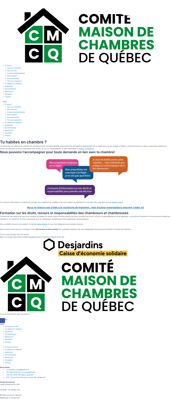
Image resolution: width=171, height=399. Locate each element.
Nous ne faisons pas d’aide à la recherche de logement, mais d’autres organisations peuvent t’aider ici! (85, 207)
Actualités (8, 94)
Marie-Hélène (42, 224)
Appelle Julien (117, 202)
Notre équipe (12, 76)
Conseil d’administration (16, 73)
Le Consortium (14, 398)
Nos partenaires (13, 78)
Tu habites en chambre (13, 84)
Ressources (9, 91)
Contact (8, 97)
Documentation (10, 89)
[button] (85, 101)
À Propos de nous (11, 326)
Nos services (12, 71)
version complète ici (86, 149)
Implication (9, 86)
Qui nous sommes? (14, 68)
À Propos (8, 65)
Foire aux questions (14, 81)
